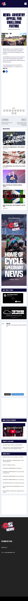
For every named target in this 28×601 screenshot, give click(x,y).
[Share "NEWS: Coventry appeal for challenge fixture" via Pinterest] (15, 110)
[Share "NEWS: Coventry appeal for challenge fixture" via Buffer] (20, 110)
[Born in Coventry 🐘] (14, 386)
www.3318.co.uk (4, 547)
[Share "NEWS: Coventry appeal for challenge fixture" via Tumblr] (12, 110)
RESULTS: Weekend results (9, 465)
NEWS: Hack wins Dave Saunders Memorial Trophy (12, 185)
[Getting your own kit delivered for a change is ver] (14, 390)
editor (13, 29)
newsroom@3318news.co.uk (17, 447)
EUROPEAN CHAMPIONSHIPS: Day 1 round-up (13, 479)
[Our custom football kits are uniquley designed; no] (14, 343)
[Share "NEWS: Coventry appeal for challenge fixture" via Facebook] (4, 110)
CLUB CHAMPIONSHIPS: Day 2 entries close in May (14, 166)
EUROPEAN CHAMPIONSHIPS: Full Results (12, 468)
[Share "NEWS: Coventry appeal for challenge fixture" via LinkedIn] (18, 110)
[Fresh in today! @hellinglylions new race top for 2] (14, 352)
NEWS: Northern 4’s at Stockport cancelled (13, 457)
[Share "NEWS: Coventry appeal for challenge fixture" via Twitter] (7, 110)
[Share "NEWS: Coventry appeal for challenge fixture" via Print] (15, 113)
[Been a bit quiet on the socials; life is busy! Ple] (14, 381)
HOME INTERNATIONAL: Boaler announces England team (14, 206)
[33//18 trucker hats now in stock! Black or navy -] (14, 374)
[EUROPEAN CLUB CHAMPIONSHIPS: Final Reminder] (14, 138)
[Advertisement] (14, 87)
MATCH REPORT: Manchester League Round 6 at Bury (13, 491)
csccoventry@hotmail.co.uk (17, 66)
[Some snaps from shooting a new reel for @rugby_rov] (14, 332)
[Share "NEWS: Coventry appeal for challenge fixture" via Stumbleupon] (23, 110)
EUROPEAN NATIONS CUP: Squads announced (13, 483)
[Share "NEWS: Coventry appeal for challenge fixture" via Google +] (10, 110)
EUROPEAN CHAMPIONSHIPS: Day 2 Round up (13, 476)
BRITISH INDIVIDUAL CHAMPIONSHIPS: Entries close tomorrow (13, 461)
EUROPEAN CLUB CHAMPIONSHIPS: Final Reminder (14, 147)
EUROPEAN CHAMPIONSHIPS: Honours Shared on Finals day (13, 472)
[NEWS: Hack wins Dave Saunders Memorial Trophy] (14, 176)
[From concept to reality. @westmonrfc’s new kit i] (14, 359)
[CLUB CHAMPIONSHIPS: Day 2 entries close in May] (14, 157)
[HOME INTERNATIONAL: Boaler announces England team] (14, 196)
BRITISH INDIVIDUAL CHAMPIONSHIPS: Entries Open (13, 487)
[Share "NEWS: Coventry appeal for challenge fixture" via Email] (12, 113)
